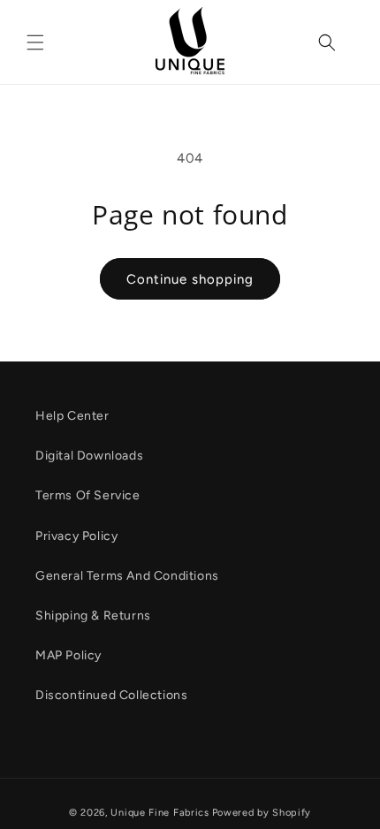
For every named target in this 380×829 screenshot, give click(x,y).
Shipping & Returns (93, 615)
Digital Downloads (89, 455)
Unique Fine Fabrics (159, 812)
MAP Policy (68, 655)
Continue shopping (190, 279)
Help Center (72, 415)
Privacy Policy (76, 536)
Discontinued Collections (111, 695)
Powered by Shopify (262, 812)
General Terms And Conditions (127, 575)
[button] (35, 42)
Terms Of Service (88, 495)
